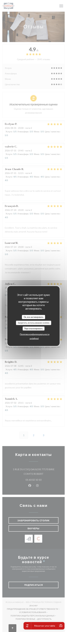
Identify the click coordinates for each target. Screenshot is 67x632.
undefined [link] (34, 338)
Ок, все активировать (33, 317)
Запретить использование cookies (33, 323)
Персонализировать (33, 328)
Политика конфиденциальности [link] (34, 334)
